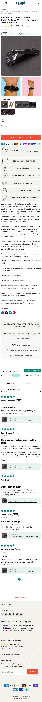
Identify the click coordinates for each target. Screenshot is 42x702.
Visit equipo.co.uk (26, 628)
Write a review (33, 371)
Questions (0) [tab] (31, 383)
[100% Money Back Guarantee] (21, 351)
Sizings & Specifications (24, 161)
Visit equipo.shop (26, 630)
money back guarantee (13, 301)
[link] (21, 26)
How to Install (24, 168)
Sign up (32, 672)
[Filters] (3, 390)
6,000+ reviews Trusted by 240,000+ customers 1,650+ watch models (12, 646)
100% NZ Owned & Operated (24, 198)
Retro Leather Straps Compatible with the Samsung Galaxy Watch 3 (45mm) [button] (23, 467)
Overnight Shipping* (23, 183)
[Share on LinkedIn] (10, 312)
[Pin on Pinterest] (14, 312)
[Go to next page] (26, 579)
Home (3, 10)
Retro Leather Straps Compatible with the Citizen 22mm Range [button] (23, 420)
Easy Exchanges (23, 191)
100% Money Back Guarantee (24, 176)
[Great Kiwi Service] (21, 356)
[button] (4, 419)
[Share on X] (6, 312)
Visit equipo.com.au (26, 626)
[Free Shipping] (21, 339)
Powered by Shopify (21, 698)
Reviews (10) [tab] (11, 383)
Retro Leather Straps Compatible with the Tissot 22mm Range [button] (23, 502)
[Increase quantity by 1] (18, 130)
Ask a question (32, 375)
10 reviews (26, 26)
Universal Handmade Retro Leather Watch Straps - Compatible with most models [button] (23, 537)
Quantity (4, 126)
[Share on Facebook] (2, 312)
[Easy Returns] (21, 346)
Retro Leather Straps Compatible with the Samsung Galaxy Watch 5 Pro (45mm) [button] (23, 572)
